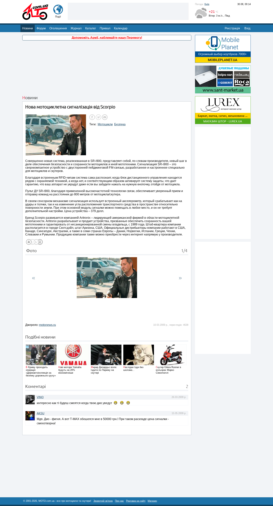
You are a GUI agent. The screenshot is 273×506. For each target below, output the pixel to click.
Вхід (247, 28)
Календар (120, 28)
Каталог (90, 28)
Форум (41, 28)
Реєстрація (232, 28)
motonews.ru (47, 324)
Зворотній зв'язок (103, 501)
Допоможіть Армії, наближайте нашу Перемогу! (107, 37)
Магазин (152, 501)
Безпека (120, 124)
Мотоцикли (105, 124)
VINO (40, 397)
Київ (206, 4)
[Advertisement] (128, 11)
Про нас (119, 501)
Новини (27, 28)
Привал (105, 28)
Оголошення (58, 28)
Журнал (76, 28)
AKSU (40, 413)
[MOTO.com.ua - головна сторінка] (35, 18)
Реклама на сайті (135, 501)
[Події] (58, 12)
